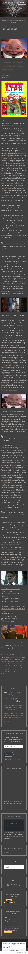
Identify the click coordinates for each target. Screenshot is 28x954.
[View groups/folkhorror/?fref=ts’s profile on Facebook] (8, 884)
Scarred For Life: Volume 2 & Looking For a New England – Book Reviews (13, 66)
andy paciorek (17, 658)
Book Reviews (14, 655)
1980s (11, 658)
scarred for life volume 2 (17, 670)
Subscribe (8, 754)
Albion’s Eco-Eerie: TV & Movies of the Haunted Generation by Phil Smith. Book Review (13, 707)
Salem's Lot (18, 668)
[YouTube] (15, 884)
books (10, 660)
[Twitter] (11, 884)
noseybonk (4, 668)
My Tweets (6, 852)
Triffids (3, 674)
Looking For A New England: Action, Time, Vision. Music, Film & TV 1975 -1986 (13, 608)
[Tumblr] (19, 884)
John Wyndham (9, 664)
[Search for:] (14, 867)
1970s (7, 658)
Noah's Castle (21, 666)
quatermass (11, 668)
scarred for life (5, 670)
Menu (22, 3)
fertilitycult (6, 78)
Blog (8, 655)
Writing (21, 655)
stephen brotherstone (18, 672)
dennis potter (14, 662)
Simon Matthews (6, 672)
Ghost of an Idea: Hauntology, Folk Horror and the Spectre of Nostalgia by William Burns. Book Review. (14, 716)
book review (4, 660)
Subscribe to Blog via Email (14, 733)
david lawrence (5, 662)
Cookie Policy (7, 947)
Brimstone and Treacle (19, 660)
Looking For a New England (9, 666)
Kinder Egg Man (19, 664)
